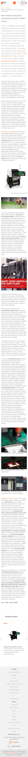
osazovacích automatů (9, 61)
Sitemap (14, 731)
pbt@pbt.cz (16, 742)
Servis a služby (14, 708)
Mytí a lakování (14, 681)
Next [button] (27, 639)
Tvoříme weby (12, 753)
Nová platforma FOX (6, 131)
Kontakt (14, 717)
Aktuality (14, 719)
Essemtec (17, 570)
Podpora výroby (14, 693)
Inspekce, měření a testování (14, 684)
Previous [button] (1, 639)
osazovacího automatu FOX (13, 498)
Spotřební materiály (14, 690)
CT (14, 696)
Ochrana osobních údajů (14, 728)
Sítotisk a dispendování (14, 672)
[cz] (26, 2)
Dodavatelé (14, 705)
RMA (14, 725)
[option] (14, 639)
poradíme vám (14, 2)
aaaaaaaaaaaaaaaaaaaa (18, 2)
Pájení (14, 678)
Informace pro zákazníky (14, 722)
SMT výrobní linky (14, 687)
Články (7, 8)
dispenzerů (22, 595)
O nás (14, 714)
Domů (2, 8)
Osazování (14, 675)
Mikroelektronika (14, 699)
